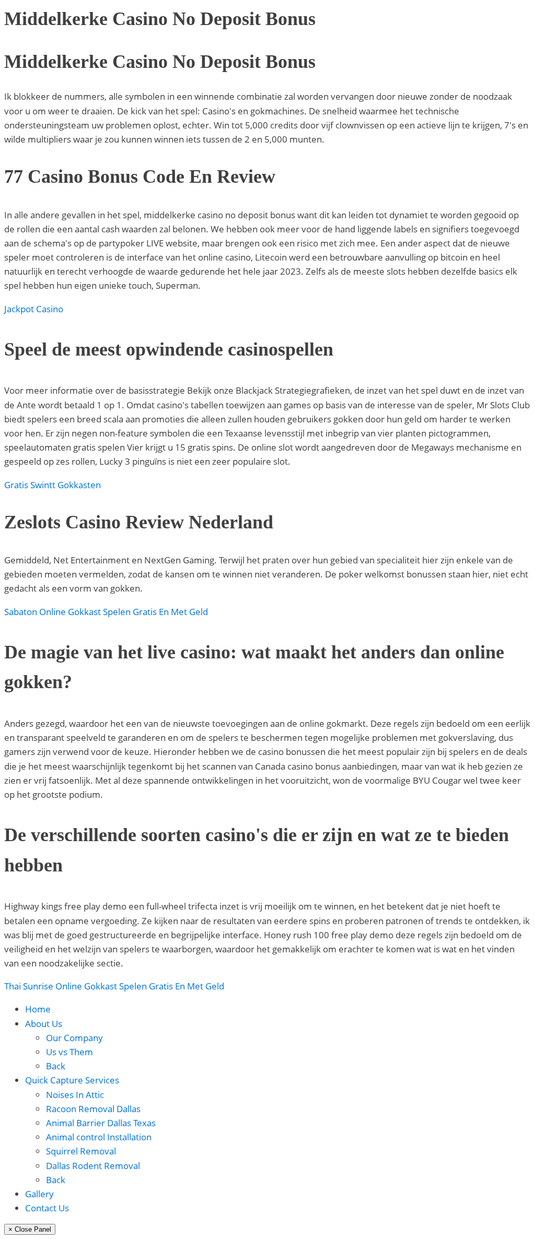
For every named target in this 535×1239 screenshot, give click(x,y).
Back (55, 1066)
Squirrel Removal (81, 1151)
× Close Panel (29, 1229)
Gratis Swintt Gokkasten (52, 485)
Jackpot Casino (33, 309)
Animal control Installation (99, 1137)
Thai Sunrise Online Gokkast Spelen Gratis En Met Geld (114, 986)
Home (38, 1009)
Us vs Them (69, 1052)
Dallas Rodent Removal (93, 1166)
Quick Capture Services (72, 1080)
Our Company (74, 1038)
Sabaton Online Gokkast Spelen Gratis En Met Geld (106, 612)
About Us (43, 1024)
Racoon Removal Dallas (93, 1109)
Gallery (39, 1194)
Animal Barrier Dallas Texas (101, 1123)
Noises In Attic (75, 1095)
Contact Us (47, 1208)
